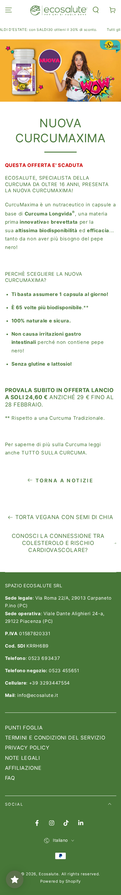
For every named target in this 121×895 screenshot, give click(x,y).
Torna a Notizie (64, 481)
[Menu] (8, 9)
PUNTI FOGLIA (24, 728)
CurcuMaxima (21, 205)
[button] (96, 9)
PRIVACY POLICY (27, 748)
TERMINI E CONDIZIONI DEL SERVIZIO (55, 738)
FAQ (10, 778)
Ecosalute (48, 873)
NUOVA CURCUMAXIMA (44, 277)
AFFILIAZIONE (23, 768)
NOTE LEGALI (22, 758)
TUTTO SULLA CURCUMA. (54, 453)
